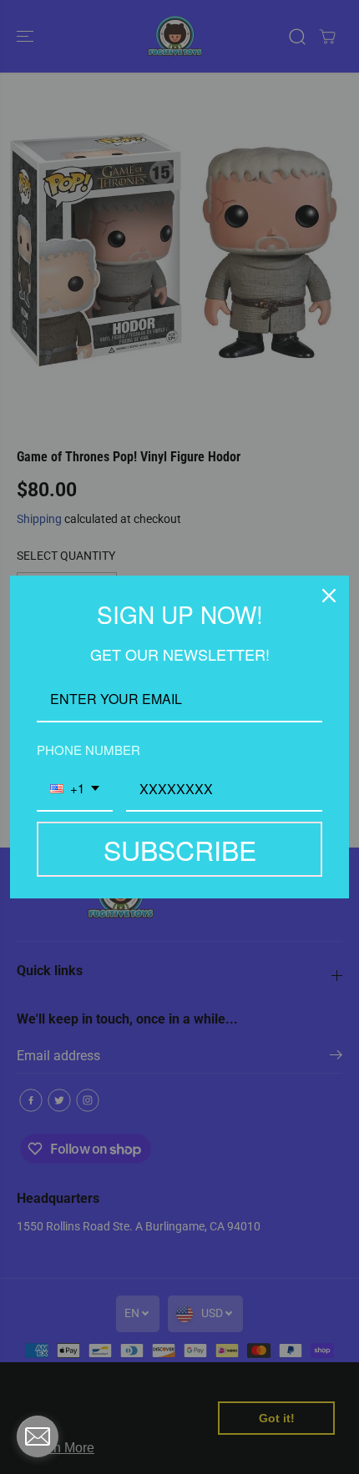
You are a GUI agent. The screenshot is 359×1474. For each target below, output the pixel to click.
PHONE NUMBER (88, 749)
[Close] (329, 596)
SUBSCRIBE (180, 849)
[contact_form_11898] (37, 1436)
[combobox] (75, 789)
